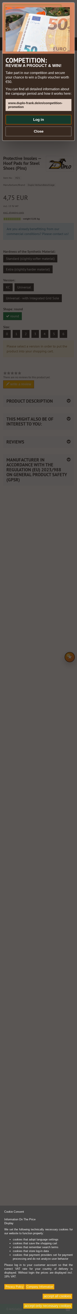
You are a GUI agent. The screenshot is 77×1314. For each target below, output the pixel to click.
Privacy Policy (15, 1286)
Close (38, 131)
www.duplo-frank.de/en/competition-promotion (35, 105)
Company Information (40, 1286)
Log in (38, 120)
